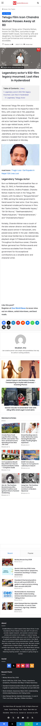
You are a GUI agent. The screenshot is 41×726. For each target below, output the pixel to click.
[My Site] (20, 3)
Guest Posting (13, 709)
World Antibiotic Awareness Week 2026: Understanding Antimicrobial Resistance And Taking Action (25, 595)
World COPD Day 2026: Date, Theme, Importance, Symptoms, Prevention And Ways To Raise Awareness (26, 571)
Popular (30, 553)
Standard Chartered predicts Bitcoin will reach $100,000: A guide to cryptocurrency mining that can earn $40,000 (26, 583)
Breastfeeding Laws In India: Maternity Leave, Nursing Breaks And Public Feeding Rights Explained (29, 439)
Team (20, 709)
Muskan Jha (8, 44)
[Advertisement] (20, 282)
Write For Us (14, 712)
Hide (22, 88)
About (25, 709)
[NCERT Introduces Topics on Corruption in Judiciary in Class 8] (30, 455)
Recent (10, 553)
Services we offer (32, 712)
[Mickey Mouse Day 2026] (7, 562)
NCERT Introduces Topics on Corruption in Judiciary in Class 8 (30, 464)
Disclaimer (6, 712)
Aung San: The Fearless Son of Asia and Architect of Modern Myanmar (29, 488)
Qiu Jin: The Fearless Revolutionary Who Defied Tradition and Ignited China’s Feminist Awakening (10, 489)
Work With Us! (32, 709)
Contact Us (22, 712)
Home (5, 9)
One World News (18, 308)
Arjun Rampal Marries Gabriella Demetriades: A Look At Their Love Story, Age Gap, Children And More (26, 606)
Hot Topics (11, 9)
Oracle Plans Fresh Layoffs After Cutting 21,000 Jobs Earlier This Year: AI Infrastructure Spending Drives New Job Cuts (10, 439)
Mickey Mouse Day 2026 (23, 560)
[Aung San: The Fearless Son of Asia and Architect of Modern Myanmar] (30, 478)
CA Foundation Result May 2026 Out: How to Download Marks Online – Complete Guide (10, 465)
